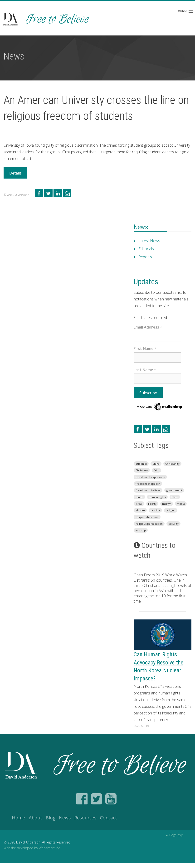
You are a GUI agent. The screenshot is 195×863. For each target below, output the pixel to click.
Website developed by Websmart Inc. (32, 848)
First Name (145, 348)
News (141, 227)
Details (15, 173)
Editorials (146, 248)
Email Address (148, 327)
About (35, 817)
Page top (176, 835)
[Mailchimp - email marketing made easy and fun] (160, 406)
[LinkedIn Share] (58, 193)
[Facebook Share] (39, 193)
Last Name (145, 369)
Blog (50, 817)
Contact (108, 817)
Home (18, 817)
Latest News (149, 240)
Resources (85, 817)
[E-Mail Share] (67, 193)
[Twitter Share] (48, 193)
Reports (145, 256)
